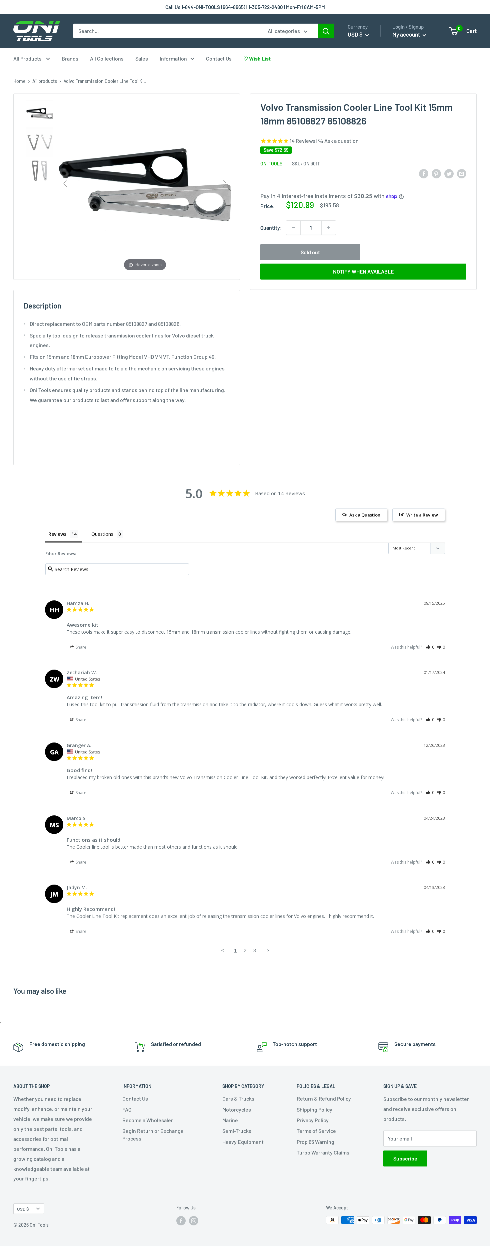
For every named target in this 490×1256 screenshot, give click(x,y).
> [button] (267, 950)
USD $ (23, 1209)
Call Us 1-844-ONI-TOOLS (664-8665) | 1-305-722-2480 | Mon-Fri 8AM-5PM (245, 7)
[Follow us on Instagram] (193, 1220)
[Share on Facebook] (423, 173)
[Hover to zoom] (145, 186)
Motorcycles (236, 1109)
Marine (230, 1120)
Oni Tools (271, 163)
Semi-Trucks (236, 1131)
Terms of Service (316, 1131)
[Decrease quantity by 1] (293, 228)
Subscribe (405, 1158)
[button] (430, 647)
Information (173, 58)
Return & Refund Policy (324, 1098)
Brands (70, 58)
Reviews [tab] (57, 534)
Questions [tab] (102, 534)
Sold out (310, 252)
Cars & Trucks (238, 1098)
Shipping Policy (314, 1109)
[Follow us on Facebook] (181, 1220)
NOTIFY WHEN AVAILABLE (363, 271)
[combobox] (166, 31)
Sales (141, 58)
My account (406, 34)
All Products (28, 58)
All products (44, 81)
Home (19, 81)
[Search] (326, 31)
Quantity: (271, 227)
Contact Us (219, 58)
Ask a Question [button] (364, 515)
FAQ (126, 1109)
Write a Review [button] (422, 515)
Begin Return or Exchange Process (153, 1134)
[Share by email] (461, 173)
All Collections (107, 58)
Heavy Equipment (243, 1142)
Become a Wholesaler (147, 1120)
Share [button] (80, 647)
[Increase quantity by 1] (329, 228)
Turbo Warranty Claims (323, 1152)
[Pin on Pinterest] (436, 173)
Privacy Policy (313, 1120)
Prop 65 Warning (315, 1142)
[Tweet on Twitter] (449, 173)
